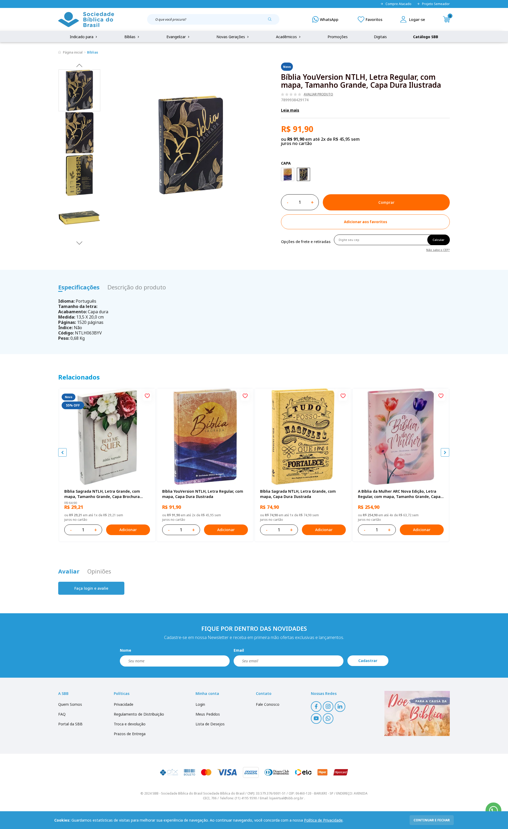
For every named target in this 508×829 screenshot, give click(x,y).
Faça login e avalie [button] (91, 588)
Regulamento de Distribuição (139, 714)
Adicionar (128, 529)
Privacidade (123, 704)
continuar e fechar (432, 820)
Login (200, 704)
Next (79, 242)
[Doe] (417, 713)
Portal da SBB (70, 723)
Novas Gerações (231, 36)
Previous (79, 65)
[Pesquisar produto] (271, 21)
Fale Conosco (267, 704)
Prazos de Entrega (130, 733)
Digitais (380, 36)
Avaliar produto (318, 94)
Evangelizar (176, 36)
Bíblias (130, 36)
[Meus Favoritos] (370, 19)
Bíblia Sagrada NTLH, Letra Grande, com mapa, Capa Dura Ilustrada (298, 494)
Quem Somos (70, 704)
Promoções (338, 36)
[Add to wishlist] (147, 396)
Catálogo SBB (425, 36)
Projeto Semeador (436, 4)
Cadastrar (367, 660)
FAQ (62, 714)
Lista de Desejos (210, 723)
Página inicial (73, 52)
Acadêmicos (287, 36)
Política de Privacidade (323, 820)
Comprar (386, 202)
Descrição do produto (136, 287)
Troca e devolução (130, 723)
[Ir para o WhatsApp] (493, 810)
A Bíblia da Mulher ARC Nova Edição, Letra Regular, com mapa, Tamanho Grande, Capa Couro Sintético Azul (399, 494)
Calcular (438, 240)
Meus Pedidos (208, 714)
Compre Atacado (398, 4)
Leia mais (290, 110)
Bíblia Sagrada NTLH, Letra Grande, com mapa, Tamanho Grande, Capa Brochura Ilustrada (102, 494)
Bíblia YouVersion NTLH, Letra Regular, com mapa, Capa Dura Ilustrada (202, 494)
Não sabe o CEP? (438, 249)
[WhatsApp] (325, 19)
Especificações (78, 287)
